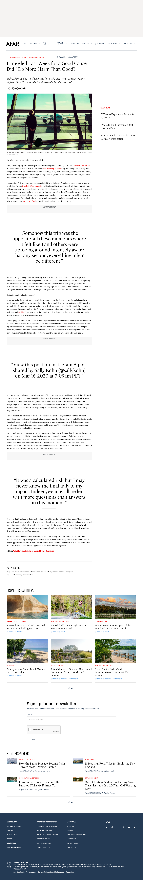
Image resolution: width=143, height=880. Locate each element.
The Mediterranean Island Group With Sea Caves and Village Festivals (27, 627)
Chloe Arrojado (109, 771)
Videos (9, 839)
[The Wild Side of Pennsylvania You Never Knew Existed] (71, 607)
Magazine (127, 44)
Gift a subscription (44, 830)
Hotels (85, 44)
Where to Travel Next (16, 621)
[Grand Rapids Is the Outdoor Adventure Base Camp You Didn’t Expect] (115, 651)
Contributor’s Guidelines (76, 834)
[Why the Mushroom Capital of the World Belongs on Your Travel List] (115, 607)
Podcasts (112, 44)
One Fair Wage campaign (32, 186)
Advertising (71, 839)
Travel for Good (36, 57)
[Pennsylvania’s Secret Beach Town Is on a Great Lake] (27, 651)
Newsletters (12, 834)
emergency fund (29, 201)
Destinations (30, 44)
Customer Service (44, 843)
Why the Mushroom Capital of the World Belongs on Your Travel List (113, 627)
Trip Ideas (46, 43)
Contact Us (71, 847)
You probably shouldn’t (52, 168)
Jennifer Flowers (109, 793)
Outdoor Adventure (60, 621)
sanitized (22, 312)
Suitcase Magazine (14, 847)
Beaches (10, 665)
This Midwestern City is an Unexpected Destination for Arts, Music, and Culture (71, 672)
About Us (70, 826)
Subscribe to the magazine (47, 826)
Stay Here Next (91, 778)
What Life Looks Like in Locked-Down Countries (33, 551)
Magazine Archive (43, 839)
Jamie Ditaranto (44, 789)
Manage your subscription (47, 834)
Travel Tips (60, 43)
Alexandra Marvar (44, 771)
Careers (70, 830)
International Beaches (29, 778)
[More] (39, 44)
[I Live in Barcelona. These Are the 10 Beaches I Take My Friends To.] (12, 779)
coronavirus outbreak (81, 165)
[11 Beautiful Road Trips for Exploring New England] (78, 761)
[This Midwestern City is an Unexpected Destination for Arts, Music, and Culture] (71, 651)
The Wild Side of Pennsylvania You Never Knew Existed (69, 627)
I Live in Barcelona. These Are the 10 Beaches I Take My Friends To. (41, 783)
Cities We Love (101, 621)
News (73, 44)
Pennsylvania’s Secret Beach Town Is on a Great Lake (26, 670)
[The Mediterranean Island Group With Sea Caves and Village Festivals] (27, 607)
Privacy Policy (72, 843)
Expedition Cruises (27, 759)
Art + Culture (57, 665)
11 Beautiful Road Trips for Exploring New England (110, 765)
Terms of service (43, 847)
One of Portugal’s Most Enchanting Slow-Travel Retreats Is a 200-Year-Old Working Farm (110, 785)
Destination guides (14, 826)
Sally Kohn (13, 567)
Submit (33, 740)
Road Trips (89, 759)
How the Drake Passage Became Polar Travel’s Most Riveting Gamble (42, 765)
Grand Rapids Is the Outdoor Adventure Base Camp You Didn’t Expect (112, 672)
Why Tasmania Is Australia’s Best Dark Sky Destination (118, 137)
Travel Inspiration (18, 57)
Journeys (99, 44)
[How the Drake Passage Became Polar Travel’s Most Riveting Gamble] (12, 761)
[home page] (12, 44)
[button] (24, 872)
